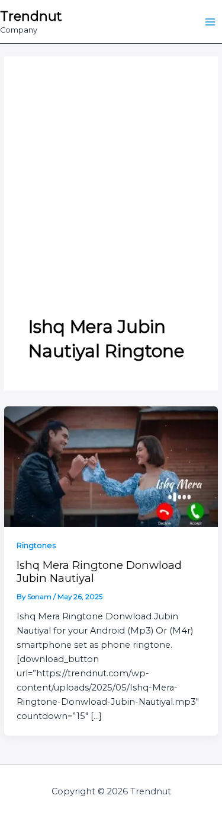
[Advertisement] (111, 198)
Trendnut (31, 16)
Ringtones (36, 545)
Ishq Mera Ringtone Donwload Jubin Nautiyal (99, 571)
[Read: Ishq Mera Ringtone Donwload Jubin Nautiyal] (110, 465)
